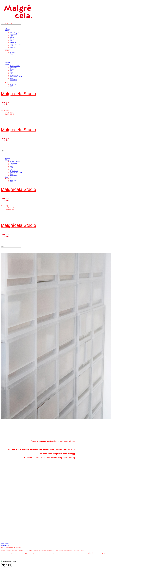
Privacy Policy (5, 545)
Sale (11, 45)
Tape (11, 35)
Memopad (13, 34)
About (7, 29)
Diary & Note (14, 32)
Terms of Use (5, 543)
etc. (11, 40)
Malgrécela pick (15, 44)
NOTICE (12, 52)
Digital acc (13, 42)
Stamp (12, 39)
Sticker (12, 37)
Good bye (13, 47)
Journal (8, 49)
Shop (7, 30)
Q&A (11, 54)
